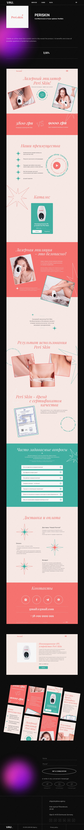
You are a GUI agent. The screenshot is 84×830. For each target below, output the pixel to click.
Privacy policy (54, 827)
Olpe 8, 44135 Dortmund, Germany (61, 815)
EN (76, 2)
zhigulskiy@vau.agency (57, 801)
